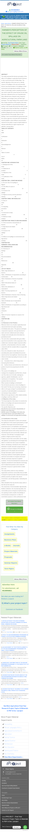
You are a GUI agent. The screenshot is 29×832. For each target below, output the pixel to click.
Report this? (15, 44)
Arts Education (9, 747)
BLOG (16, 20)
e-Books (7, 545)
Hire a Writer (4, 800)
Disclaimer (4, 783)
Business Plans (10, 540)
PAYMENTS (17, 17)
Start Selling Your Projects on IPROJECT (11, 807)
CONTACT (24, 18)
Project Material (6, 44)
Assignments (9, 534)
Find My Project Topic (7, 797)
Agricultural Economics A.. (13, 731)
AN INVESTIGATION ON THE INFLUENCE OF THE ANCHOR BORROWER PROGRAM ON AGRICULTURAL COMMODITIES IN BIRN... (14, 676)
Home (2, 23)
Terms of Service (6, 826)
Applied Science (9, 741)
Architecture (8, 744)
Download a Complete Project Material (11, 788)
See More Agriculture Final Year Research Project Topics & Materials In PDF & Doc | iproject (15, 708)
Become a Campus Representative (10, 802)
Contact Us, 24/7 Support (8, 810)
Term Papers (9, 569)
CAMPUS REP (18, 18)
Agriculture (8, 23)
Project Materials (10, 551)
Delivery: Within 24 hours (20, 51)
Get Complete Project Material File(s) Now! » (11, 54)
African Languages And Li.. (13, 727)
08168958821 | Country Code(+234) (13, 774)
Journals (16, 545)
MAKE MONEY (10, 18)
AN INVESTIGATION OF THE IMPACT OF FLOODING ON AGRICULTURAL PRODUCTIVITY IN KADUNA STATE (14, 690)
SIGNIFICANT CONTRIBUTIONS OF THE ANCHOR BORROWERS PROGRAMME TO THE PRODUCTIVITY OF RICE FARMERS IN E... (15, 664)
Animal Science (9, 737)
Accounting (8, 724)
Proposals (8, 557)
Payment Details (5, 805)
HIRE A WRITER (9, 17)
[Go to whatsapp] (25, 827)
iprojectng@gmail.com (10, 772)
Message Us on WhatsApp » (16, 510)
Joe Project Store (13, 43)
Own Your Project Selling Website (9, 785)
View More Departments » (13, 757)
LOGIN (20, 20)
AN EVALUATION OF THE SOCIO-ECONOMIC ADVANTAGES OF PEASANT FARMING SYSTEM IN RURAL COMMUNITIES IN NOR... (14, 622)
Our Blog (4, 780)
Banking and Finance (11, 750)
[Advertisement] (17, 66)
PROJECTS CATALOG (9, 15)
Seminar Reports (10, 563)
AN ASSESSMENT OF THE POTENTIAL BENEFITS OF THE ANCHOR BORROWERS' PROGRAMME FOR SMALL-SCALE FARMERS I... (14, 649)
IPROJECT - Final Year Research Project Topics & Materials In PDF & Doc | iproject (15, 819)
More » (3, 630)
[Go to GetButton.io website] (25, 830)
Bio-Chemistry (9, 754)
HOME (2, 15)
